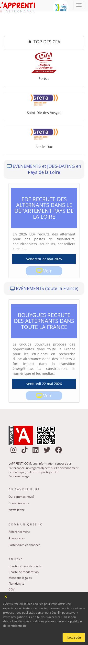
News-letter (16, 490)
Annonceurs (17, 518)
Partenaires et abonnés (24, 525)
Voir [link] (47, 251)
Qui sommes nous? (21, 477)
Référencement (19, 512)
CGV (11, 570)
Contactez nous (19, 483)
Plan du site (16, 564)
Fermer (6, 596)
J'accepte (74, 637)
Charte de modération (24, 552)
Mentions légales (20, 558)
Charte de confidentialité (25, 546)
